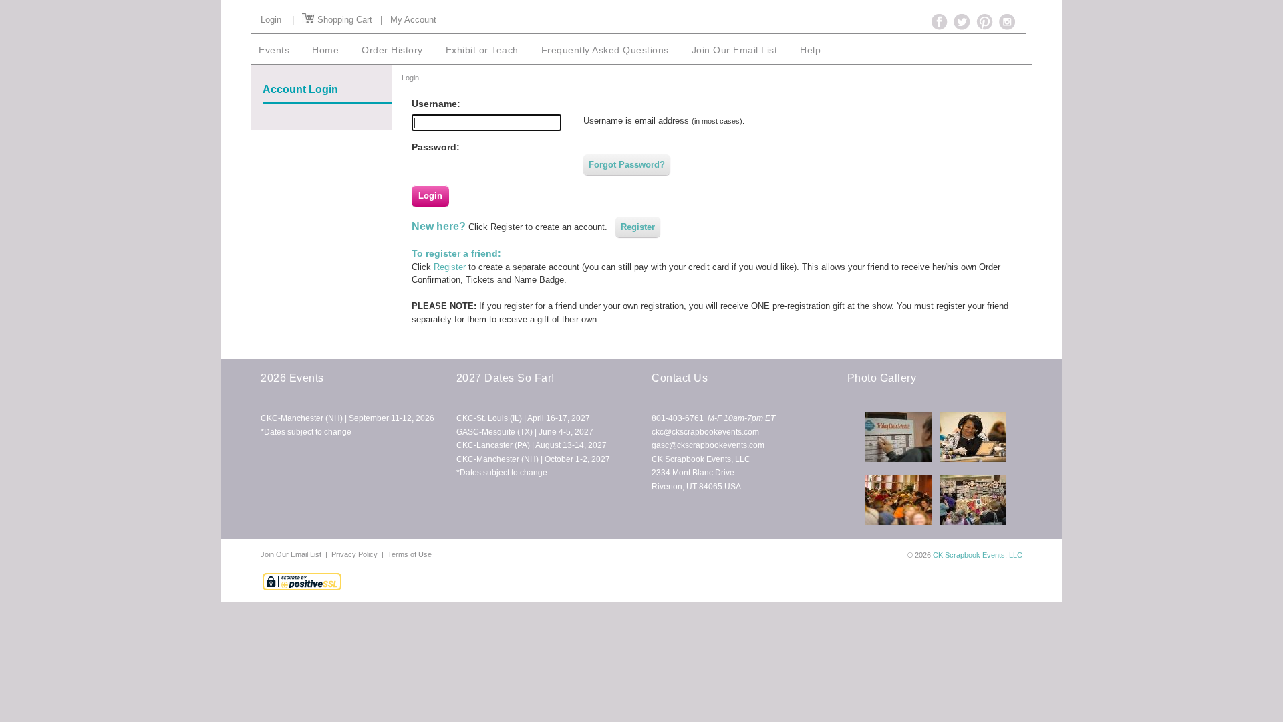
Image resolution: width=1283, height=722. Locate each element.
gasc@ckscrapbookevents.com (708, 445)
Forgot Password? (627, 165)
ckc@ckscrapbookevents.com (705, 432)
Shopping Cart (343, 20)
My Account (413, 20)
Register (638, 227)
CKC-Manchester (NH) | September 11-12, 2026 (347, 418)
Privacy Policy (354, 554)
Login (271, 20)
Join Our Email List (292, 554)
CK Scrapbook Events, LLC (977, 555)
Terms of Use (410, 554)
